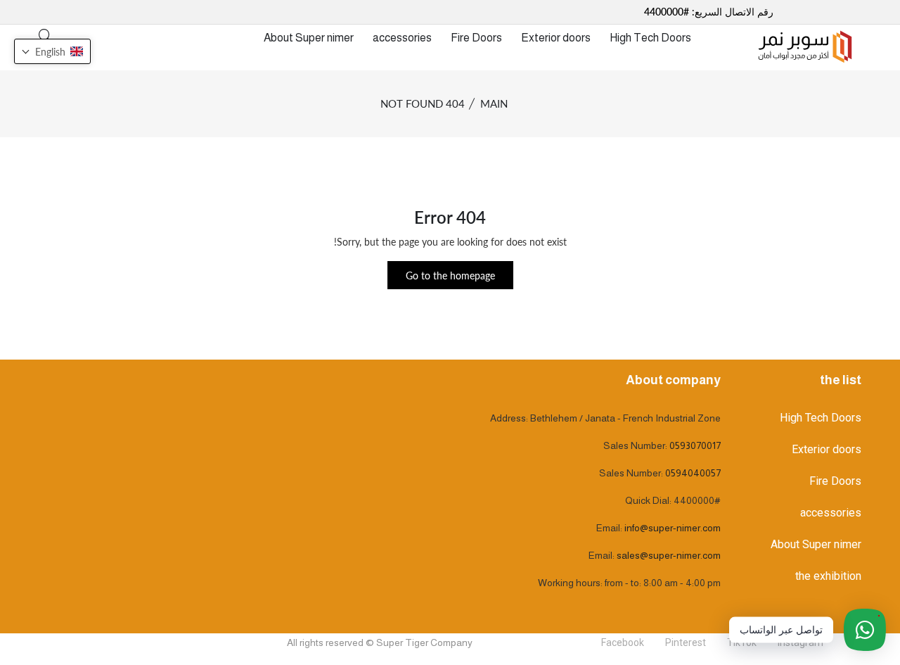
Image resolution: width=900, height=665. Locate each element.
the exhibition (828, 576)
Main (494, 103)
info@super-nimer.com (672, 527)
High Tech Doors (650, 38)
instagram (800, 642)
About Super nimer (309, 38)
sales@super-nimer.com (669, 555)
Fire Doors (476, 38)
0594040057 (693, 473)
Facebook (622, 642)
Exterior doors (556, 38)
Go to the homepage (450, 275)
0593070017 (695, 445)
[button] (52, 51)
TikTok (742, 642)
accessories (402, 38)
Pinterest (685, 642)
